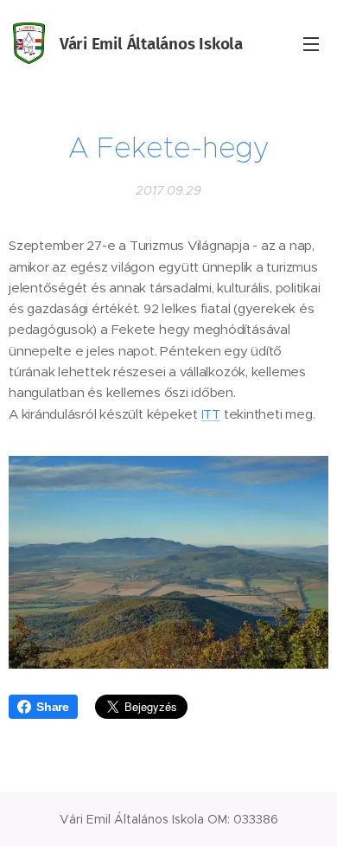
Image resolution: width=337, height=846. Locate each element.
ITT (210, 414)
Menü (311, 43)
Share (52, 707)
